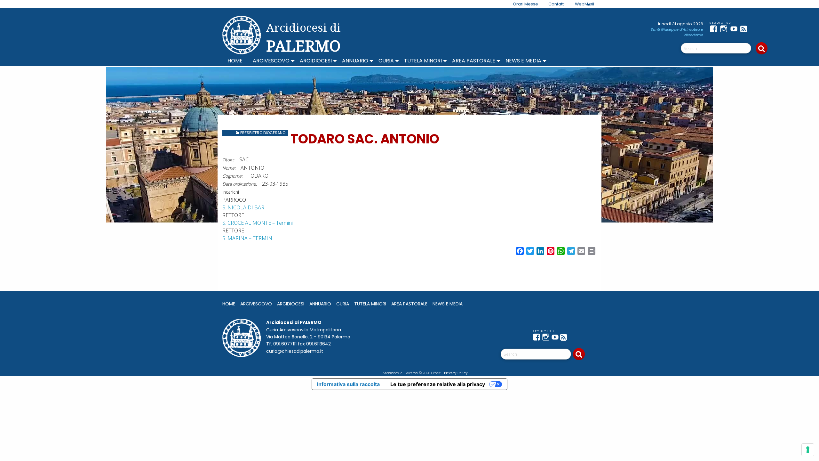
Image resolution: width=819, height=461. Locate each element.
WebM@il (584, 4)
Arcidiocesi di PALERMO (303, 38)
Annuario (355, 60)
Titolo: (228, 160)
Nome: (228, 168)
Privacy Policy (455, 372)
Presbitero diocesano (262, 132)
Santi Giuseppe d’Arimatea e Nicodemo (677, 32)
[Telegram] (756, 29)
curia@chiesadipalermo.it (294, 351)
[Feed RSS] (745, 29)
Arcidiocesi (316, 60)
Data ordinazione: (239, 184)
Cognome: (232, 176)
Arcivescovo (271, 60)
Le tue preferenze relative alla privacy (437, 384)
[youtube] (735, 29)
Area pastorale (473, 60)
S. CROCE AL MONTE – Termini (257, 222)
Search (761, 48)
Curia (386, 60)
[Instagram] (725, 29)
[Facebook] (715, 29)
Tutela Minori (423, 60)
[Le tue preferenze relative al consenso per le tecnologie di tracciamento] (808, 450)
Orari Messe (525, 4)
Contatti (556, 4)
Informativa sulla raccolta (348, 384)
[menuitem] (522, 4)
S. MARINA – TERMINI (248, 238)
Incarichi (230, 192)
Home (235, 60)
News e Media (523, 60)
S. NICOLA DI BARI (244, 207)
